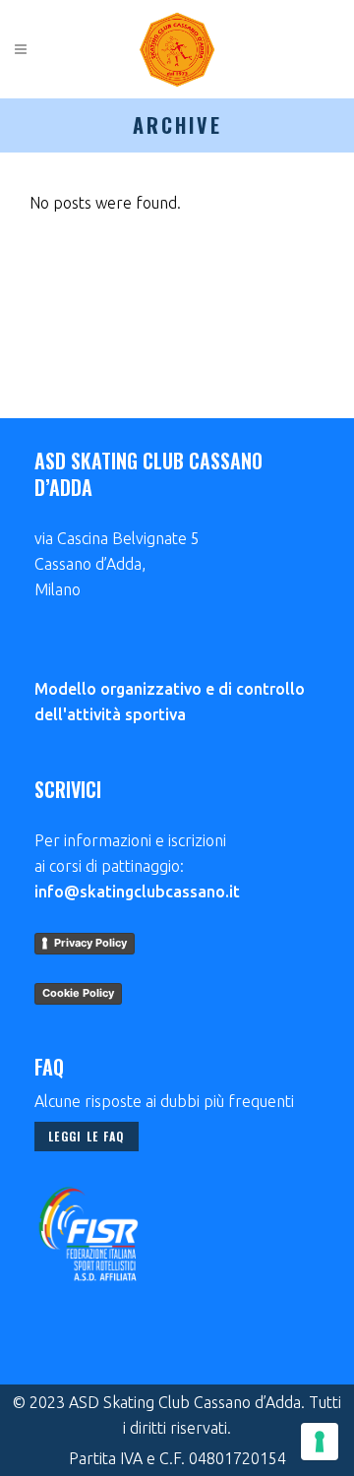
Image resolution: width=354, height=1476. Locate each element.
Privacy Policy (90, 943)
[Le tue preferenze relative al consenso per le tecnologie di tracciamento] (319, 1441)
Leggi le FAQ (86, 1136)
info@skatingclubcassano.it (137, 891)
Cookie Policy (78, 993)
